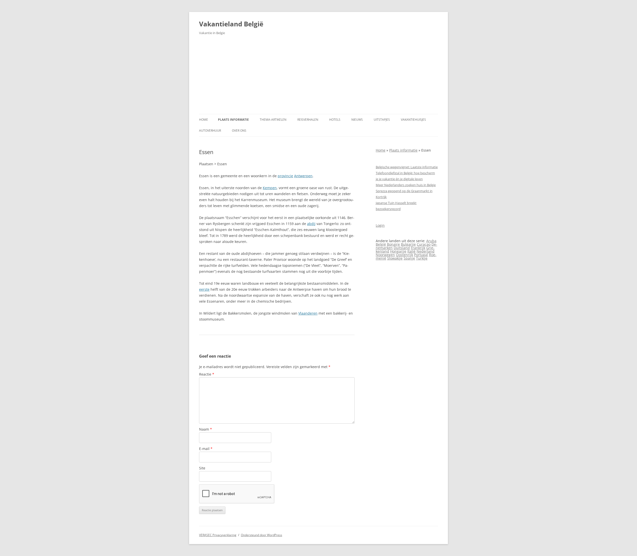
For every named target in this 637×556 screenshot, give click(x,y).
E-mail (205, 448)
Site (202, 468)
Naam (205, 429)
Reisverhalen (307, 119)
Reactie (206, 374)
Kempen (270, 187)
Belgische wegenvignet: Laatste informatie (407, 167)
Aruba (431, 240)
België (381, 244)
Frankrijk (418, 247)
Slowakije (395, 258)
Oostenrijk (404, 254)
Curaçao (423, 244)
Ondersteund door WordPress (261, 535)
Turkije (421, 258)
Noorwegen (385, 254)
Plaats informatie (233, 119)
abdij (311, 223)
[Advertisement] (318, 76)
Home (203, 119)
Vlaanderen (308, 313)
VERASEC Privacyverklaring (217, 535)
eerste (204, 289)
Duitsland (402, 247)
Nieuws (357, 119)
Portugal (421, 254)
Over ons (239, 130)
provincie (285, 175)
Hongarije (398, 251)
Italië (411, 251)
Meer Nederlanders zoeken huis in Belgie (406, 185)
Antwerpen (303, 175)
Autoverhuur (210, 130)
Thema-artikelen (273, 119)
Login (380, 225)
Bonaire (393, 244)
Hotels (334, 119)
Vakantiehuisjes (413, 119)
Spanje (409, 258)
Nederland (425, 251)
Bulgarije (408, 244)
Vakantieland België (231, 23)
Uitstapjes (382, 119)
